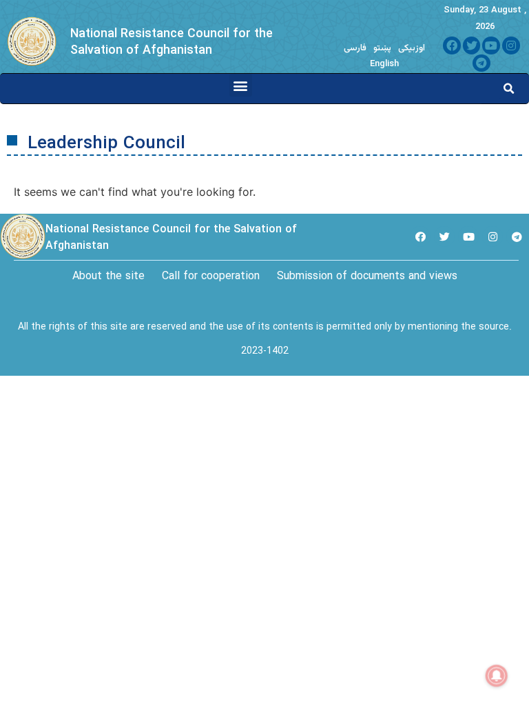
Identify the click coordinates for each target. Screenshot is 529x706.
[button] (240, 85)
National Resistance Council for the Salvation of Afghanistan (171, 42)
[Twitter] (472, 45)
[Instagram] (511, 45)
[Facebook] (452, 45)
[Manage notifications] (497, 676)
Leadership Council (106, 144)
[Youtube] (491, 45)
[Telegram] (481, 63)
